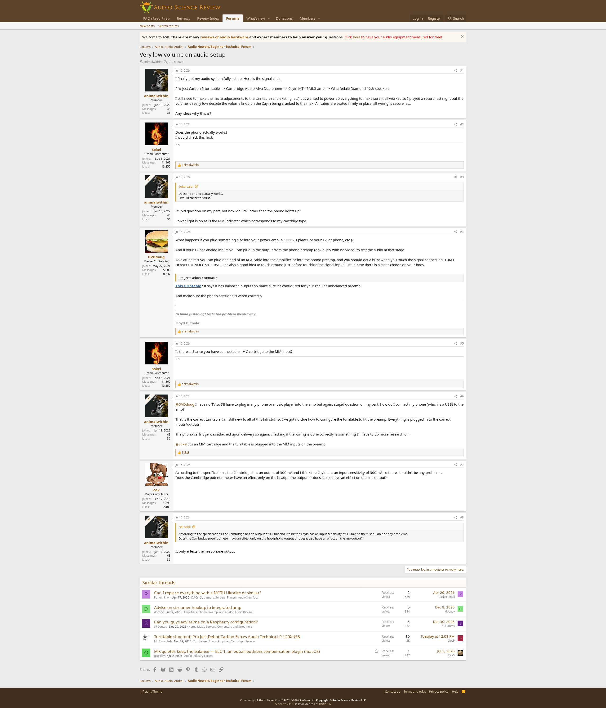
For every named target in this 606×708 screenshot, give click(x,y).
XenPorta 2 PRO (284, 704)
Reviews (183, 18)
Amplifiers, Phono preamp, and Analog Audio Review (217, 612)
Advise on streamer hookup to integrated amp (197, 607)
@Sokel (181, 444)
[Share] (455, 70)
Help (455, 691)
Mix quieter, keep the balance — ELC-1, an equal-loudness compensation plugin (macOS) (237, 651)
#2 (462, 124)
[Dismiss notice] (462, 37)
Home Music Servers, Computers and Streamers (220, 627)
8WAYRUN (325, 704)
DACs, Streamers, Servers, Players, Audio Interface (224, 597)
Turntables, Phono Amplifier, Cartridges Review (224, 641)
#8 (462, 517)
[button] (269, 18)
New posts (147, 26)
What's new (255, 18)
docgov (159, 612)
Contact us (392, 691)
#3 (462, 177)
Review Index (208, 18)
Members (307, 18)
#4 (462, 232)
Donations (284, 18)
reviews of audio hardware (224, 37)
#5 (462, 343)
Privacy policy (438, 691)
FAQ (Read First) (156, 18)
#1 (462, 70)
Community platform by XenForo (277, 700)
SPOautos (160, 627)
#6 (462, 396)
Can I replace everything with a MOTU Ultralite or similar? (207, 592)
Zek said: (184, 527)
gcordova (160, 656)
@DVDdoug (184, 404)
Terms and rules (415, 691)
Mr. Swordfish (163, 641)
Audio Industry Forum (198, 656)
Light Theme (153, 691)
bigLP (451, 641)
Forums (232, 18)
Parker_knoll (162, 597)
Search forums (168, 26)
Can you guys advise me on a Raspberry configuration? (206, 622)
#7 (462, 465)
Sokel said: (185, 186)
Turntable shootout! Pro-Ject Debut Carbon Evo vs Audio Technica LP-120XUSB (227, 636)
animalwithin (152, 61)
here (357, 37)
